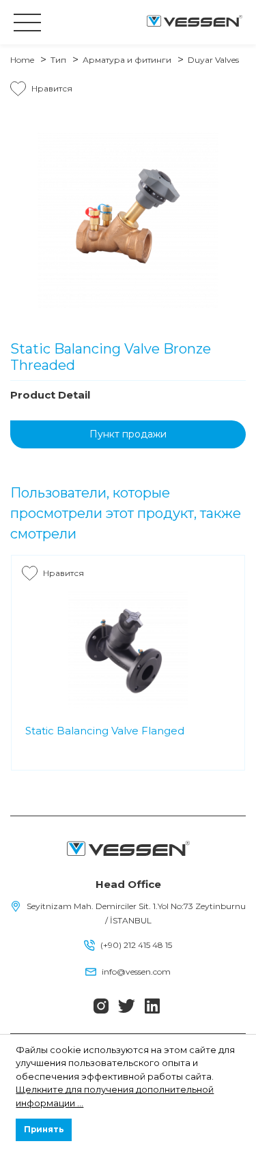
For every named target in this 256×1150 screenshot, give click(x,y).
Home (22, 60)
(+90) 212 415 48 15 (136, 945)
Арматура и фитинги (127, 60)
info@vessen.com (136, 971)
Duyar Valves (213, 60)
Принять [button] (44, 1129)
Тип (58, 60)
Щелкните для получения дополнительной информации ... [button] (115, 1096)
